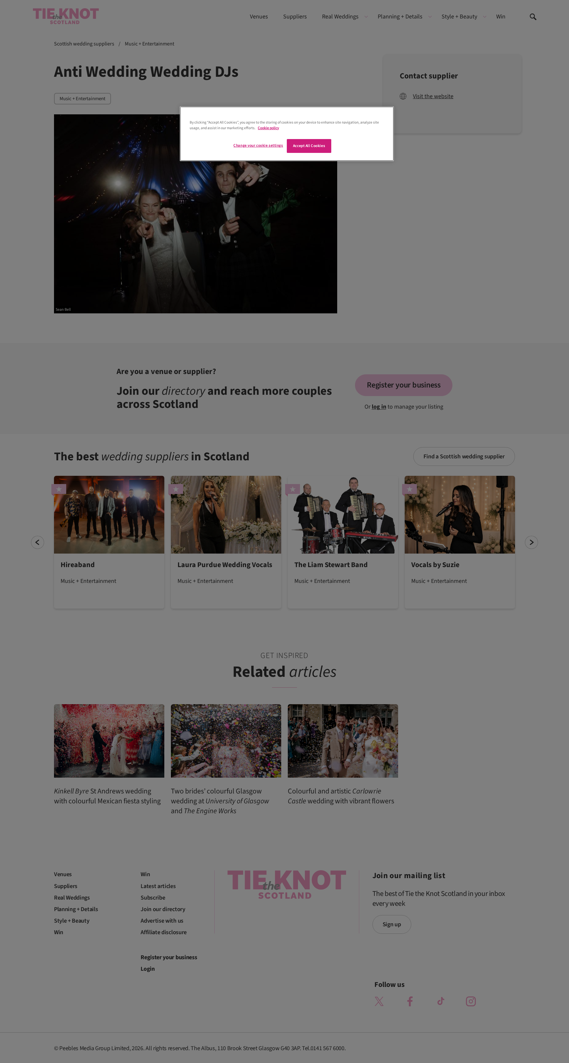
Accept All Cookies (309, 146)
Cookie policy (268, 128)
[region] (287, 133)
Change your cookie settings (258, 145)
